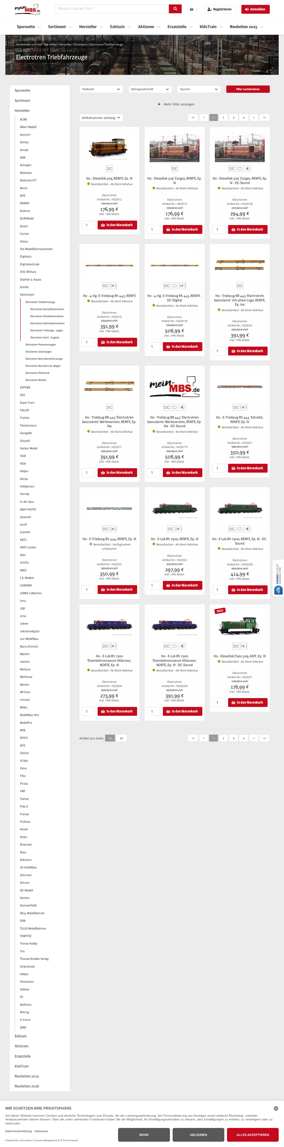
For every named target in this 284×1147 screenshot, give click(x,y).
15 (110, 738)
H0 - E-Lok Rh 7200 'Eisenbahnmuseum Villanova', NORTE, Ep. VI (109, 660)
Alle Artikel (50, 44)
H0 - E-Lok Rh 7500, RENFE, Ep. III (174, 539)
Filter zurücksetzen (248, 89)
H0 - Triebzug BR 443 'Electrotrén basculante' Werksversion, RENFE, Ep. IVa (109, 421)
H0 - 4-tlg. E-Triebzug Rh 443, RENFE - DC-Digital (174, 298)
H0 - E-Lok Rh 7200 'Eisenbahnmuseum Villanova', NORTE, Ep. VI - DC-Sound (174, 660)
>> (264, 117)
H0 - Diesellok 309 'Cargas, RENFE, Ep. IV (174, 180)
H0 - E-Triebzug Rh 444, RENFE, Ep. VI (109, 539)
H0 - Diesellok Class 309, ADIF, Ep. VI (240, 656)
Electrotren (81, 44)
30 (121, 738)
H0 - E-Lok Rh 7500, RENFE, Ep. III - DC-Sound (239, 541)
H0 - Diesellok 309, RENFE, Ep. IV (109, 178)
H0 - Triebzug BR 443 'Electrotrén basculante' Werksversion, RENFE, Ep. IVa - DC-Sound (174, 421)
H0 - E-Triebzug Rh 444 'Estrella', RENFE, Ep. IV (240, 419)
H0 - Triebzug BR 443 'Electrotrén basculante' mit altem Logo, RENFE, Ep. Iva (239, 300)
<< (193, 117)
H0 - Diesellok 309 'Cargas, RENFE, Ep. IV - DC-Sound (240, 180)
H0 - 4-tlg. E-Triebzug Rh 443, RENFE (109, 296)
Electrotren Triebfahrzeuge (106, 44)
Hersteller (65, 44)
